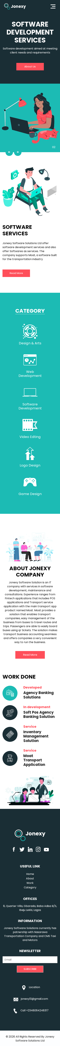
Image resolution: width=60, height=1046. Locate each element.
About (30, 878)
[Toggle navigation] (53, 6)
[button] (9, 152)
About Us (30, 66)
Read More (16, 273)
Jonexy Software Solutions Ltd (35, 1039)
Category (30, 887)
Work (30, 883)
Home (30, 874)
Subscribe (30, 969)
